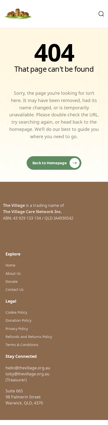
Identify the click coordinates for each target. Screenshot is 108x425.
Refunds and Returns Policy (29, 336)
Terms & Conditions (22, 344)
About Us (13, 273)
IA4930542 (63, 218)
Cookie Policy (16, 312)
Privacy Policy (17, 328)
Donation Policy (18, 320)
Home (10, 265)
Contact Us (15, 289)
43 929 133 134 (27, 218)
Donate (12, 281)
